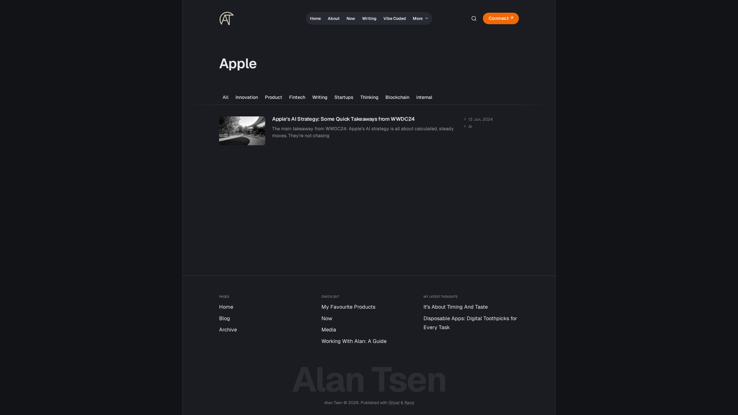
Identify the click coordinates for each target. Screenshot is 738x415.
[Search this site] (474, 18)
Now (351, 18)
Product (273, 97)
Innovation (247, 97)
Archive (228, 329)
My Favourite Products (348, 306)
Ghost (394, 402)
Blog (224, 318)
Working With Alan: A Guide (354, 341)
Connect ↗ (501, 18)
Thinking (369, 97)
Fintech (297, 97)
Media (328, 329)
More (418, 18)
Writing (369, 18)
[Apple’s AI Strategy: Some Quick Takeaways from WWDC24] (369, 130)
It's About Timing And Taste (455, 306)
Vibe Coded (394, 18)
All (226, 97)
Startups (343, 97)
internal (424, 97)
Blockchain (397, 97)
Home (315, 18)
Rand (409, 402)
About (334, 18)
